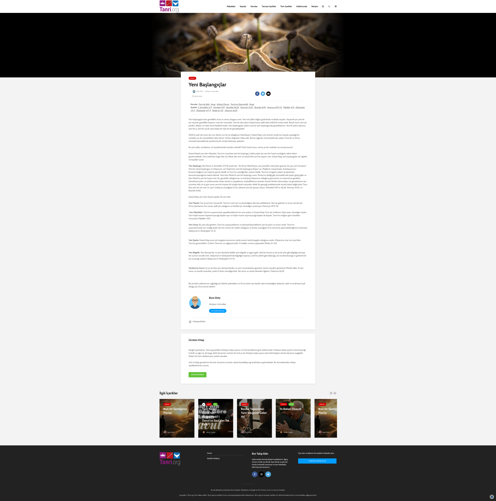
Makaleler (231, 6)
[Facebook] (257, 93)
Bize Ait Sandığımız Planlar (175, 411)
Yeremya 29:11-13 (274, 107)
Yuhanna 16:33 (230, 110)
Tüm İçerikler (286, 6)
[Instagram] (261, 474)
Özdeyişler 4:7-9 (203, 110)
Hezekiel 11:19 (218, 107)
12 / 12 (291, 404)
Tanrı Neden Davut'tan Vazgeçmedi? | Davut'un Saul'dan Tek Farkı (215, 416)
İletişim (314, 6)
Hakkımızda (301, 6)
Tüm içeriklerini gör (217, 311)
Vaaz (208, 404)
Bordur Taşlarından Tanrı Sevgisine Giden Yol (254, 412)
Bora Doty (200, 91)
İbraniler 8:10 (260, 107)
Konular (254, 6)
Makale (192, 78)
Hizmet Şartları (274, 490)
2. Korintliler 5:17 (205, 107)
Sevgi (251, 104)
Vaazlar (243, 6)
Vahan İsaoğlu (210, 432)
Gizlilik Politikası (213, 458)
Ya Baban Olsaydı (290, 409)
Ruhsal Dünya (223, 104)
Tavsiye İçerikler (269, 6)
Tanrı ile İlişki (203, 104)
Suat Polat (170, 432)
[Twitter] (263, 93)
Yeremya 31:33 (246, 107)
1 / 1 (215, 404)
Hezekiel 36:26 (232, 107)
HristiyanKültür (198, 321)
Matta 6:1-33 (217, 110)
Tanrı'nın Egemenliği (239, 104)
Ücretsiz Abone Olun (317, 461)
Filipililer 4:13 (288, 107)
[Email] (268, 93)
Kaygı (213, 104)
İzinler (209, 453)
